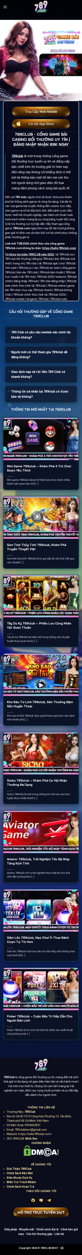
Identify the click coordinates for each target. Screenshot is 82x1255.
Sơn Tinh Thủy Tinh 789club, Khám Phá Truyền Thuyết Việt (36, 547)
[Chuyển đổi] (9, 332)
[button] (5, 7)
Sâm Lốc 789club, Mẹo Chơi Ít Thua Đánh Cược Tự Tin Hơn (38, 940)
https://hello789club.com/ (59, 248)
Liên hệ (59, 1234)
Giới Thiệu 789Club (19, 1168)
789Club (29, 1111)
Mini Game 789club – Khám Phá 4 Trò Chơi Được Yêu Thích (39, 468)
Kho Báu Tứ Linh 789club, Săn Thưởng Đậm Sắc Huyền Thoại (40, 704)
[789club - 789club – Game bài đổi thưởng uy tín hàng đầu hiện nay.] (41, 7)
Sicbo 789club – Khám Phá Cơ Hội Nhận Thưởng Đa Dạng (37, 783)
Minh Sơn (31, 1138)
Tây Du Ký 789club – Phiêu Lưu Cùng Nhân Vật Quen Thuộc (39, 625)
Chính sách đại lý (47, 1229)
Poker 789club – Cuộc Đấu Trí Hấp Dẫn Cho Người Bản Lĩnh (39, 1018)
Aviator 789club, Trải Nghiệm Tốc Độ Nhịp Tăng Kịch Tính (38, 861)
